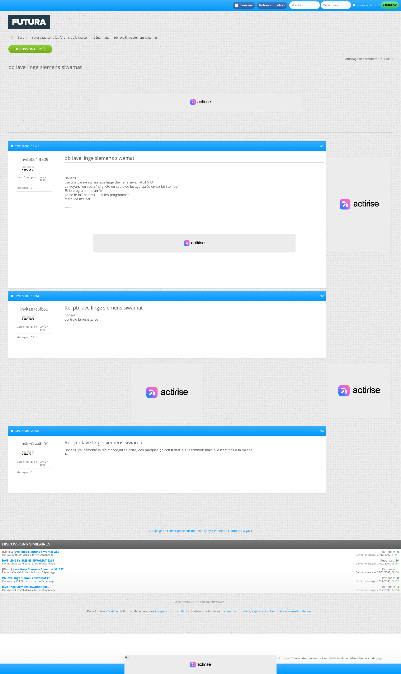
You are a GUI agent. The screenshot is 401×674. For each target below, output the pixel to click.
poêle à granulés (288, 611)
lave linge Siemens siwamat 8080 (25, 587)
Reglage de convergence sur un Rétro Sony (181, 531)
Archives (284, 658)
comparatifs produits (170, 611)
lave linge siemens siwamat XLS (36, 552)
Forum (22, 37)
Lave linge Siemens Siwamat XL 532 (38, 569)
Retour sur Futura (272, 5)
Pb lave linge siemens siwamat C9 (26, 578)
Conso (296, 658)
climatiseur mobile (237, 611)
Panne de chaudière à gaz (232, 531)
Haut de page (373, 658)
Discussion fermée (30, 49)
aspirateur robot (263, 611)
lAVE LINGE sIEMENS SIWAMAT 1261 (28, 560)
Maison (113, 611)
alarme (306, 611)
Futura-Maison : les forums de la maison (60, 37)
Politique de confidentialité (346, 658)
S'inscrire (244, 5)
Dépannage (101, 37)
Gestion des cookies (314, 658)
